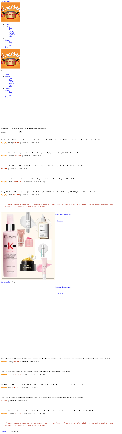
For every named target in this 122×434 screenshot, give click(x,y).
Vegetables (12, 35)
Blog (6, 47)
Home (7, 24)
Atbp (10, 45)
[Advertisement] (61, 112)
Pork (10, 28)
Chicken (11, 31)
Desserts (7, 38)
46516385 (11, 156)
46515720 (11, 374)
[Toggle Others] (34, 90)
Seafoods (11, 33)
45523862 (11, 414)
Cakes (10, 43)
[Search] (20, 132)
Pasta (10, 36)
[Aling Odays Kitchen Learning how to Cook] (10, 21)
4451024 (10, 182)
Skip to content (5, 1)
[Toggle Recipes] (34, 76)
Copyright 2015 (5, 282)
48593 (10, 195)
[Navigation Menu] (1, 70)
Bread (10, 42)
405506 (10, 362)
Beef (10, 29)
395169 (10, 143)
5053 (9, 388)
